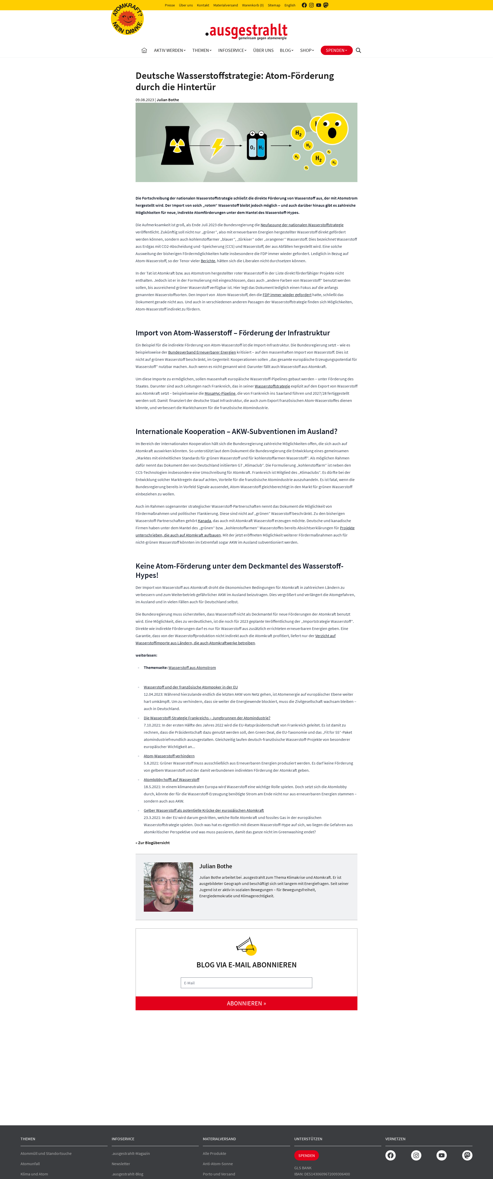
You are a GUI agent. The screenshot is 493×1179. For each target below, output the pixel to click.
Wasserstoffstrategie (272, 386)
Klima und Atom (34, 1173)
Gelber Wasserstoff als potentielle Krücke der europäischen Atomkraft (204, 810)
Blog (285, 50)
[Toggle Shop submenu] (313, 50)
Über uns (186, 5)
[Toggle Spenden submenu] (346, 50)
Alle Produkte (214, 1153)
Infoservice (231, 50)
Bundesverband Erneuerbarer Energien (202, 352)
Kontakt (203, 5)
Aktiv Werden (168, 50)
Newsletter (121, 1163)
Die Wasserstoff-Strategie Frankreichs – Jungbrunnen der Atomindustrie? (207, 717)
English (290, 5)
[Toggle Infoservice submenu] (245, 50)
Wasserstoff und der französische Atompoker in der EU (191, 687)
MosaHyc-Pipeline (220, 393)
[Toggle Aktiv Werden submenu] (184, 50)
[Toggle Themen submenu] (210, 50)
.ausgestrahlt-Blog (127, 1173)
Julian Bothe (168, 99)
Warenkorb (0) (253, 5)
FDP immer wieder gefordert (287, 294)
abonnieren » (246, 1003)
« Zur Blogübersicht (153, 842)
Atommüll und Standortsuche (46, 1153)
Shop (305, 50)
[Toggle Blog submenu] (292, 50)
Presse (170, 5)
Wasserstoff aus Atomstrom (192, 667)
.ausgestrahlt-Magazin (131, 1153)
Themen (200, 50)
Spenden (335, 50)
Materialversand (225, 5)
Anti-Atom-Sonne (218, 1163)
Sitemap (274, 5)
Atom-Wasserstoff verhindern (169, 755)
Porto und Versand (219, 1173)
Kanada (204, 520)
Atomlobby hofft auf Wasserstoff (171, 779)
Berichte (208, 260)
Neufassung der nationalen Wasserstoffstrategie (302, 224)
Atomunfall (30, 1163)
